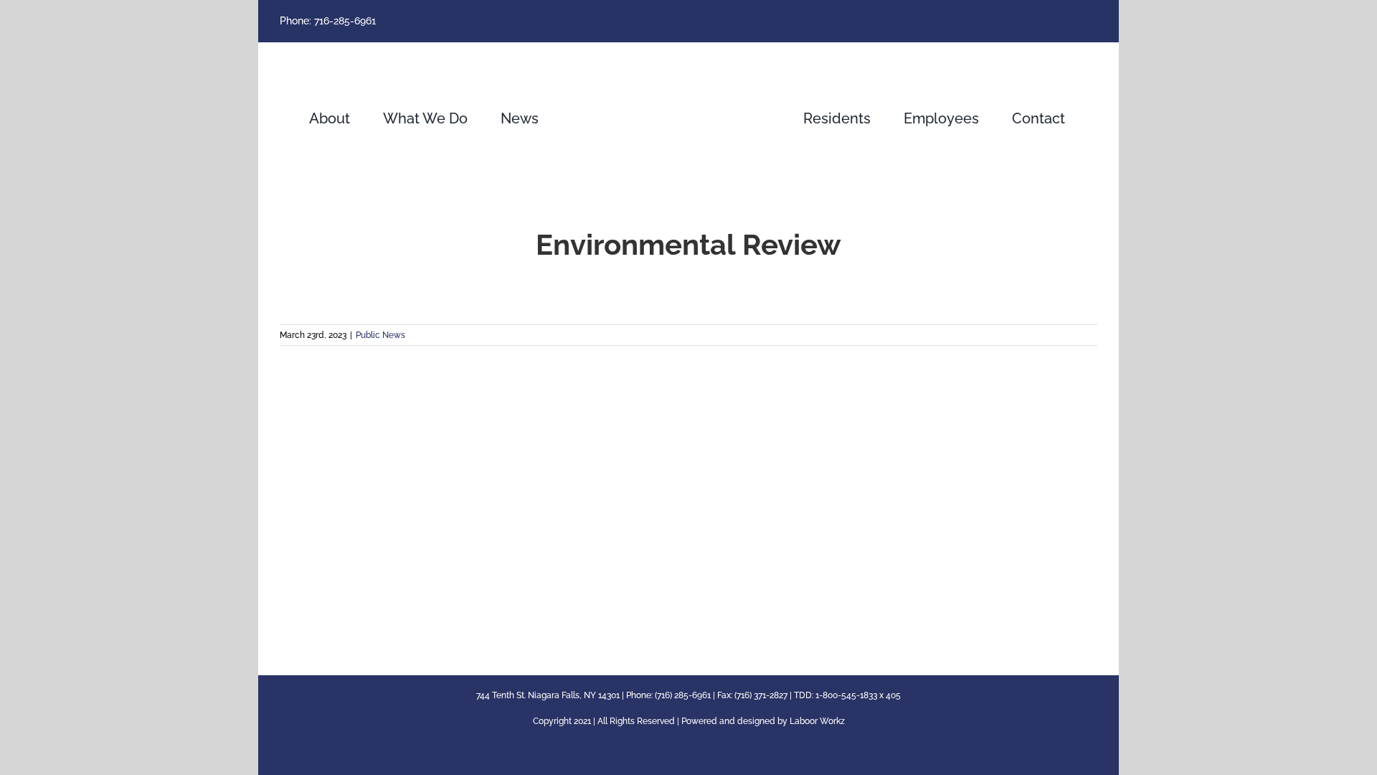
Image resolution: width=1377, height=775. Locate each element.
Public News (380, 335)
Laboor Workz (817, 721)
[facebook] (1093, 21)
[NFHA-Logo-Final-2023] (688, 55)
